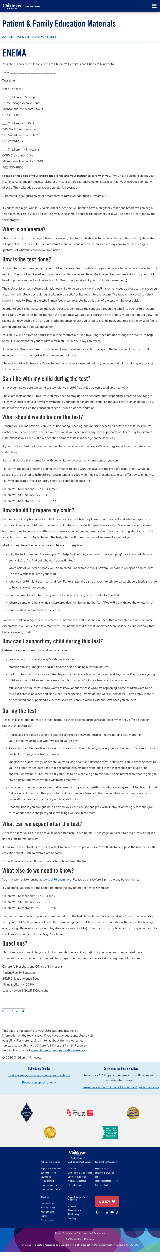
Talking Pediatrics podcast (106, 1180)
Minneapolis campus (77, 1180)
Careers (44, 1215)
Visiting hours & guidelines (80, 1172)
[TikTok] (117, 1212)
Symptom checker (48, 1172)
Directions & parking (77, 1176)
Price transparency (49, 1184)
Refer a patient (101, 1184)
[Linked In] (102, 1212)
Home (58, 1233)
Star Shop (72, 1218)
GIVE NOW (104, 1201)
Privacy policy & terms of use (77, 1233)
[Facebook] (97, 1212)
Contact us (99, 1233)
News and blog (47, 1211)
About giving (73, 1214)
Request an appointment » (39, 1083)
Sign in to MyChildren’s (51, 1168)
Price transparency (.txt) (51, 1188)
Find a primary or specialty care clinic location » (39, 1075)
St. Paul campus (75, 1184)
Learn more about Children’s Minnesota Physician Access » (120, 1087)
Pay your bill (46, 1176)
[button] (154, 6)
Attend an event (74, 1209)
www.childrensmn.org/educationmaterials (58, 1050)
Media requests (47, 1219)
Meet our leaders (48, 1207)
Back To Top (15, 1011)
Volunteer (72, 1205)
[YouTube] (112, 1212)
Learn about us (47, 1203)
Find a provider (47, 1180)
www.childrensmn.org (57, 880)
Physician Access (102, 1168)
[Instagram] (107, 1212)
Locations (72, 1168)
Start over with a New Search (31, 37)
